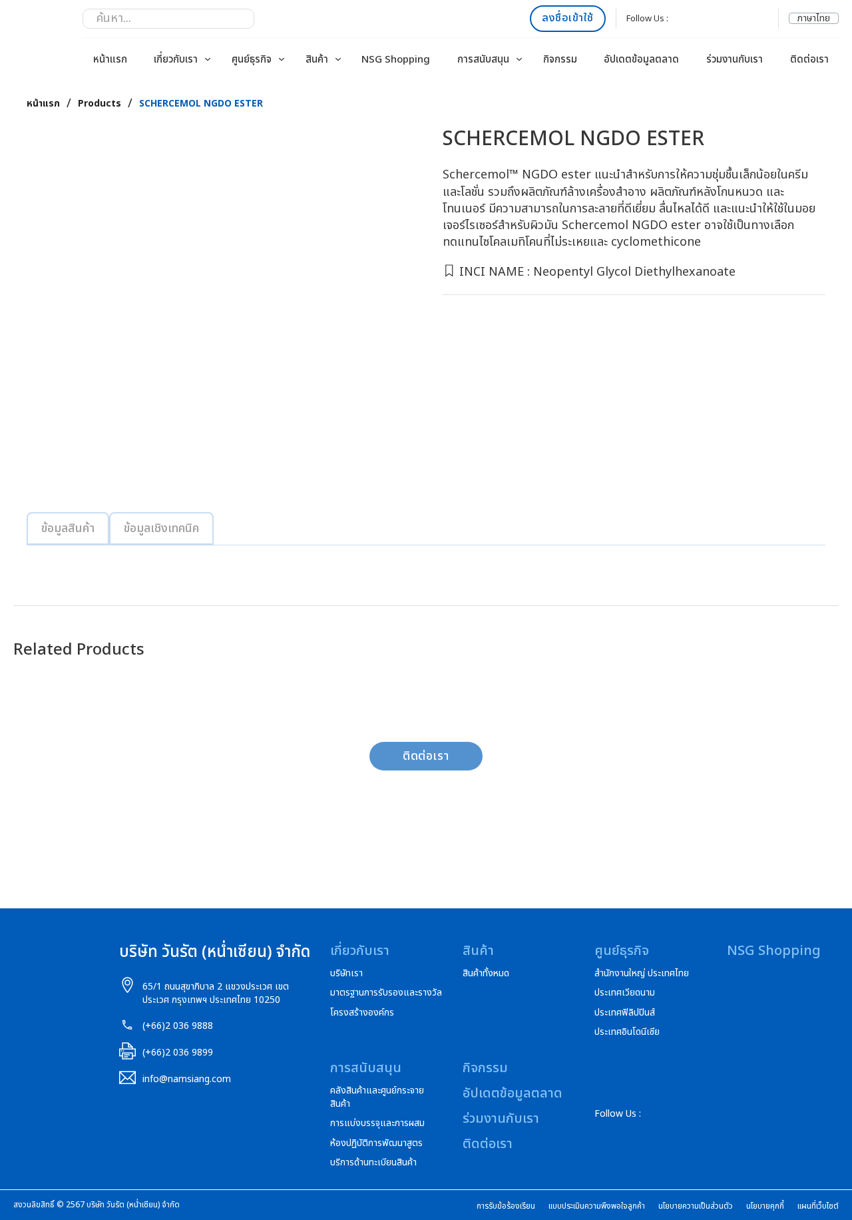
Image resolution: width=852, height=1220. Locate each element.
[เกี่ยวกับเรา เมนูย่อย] (207, 59)
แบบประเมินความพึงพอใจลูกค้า (596, 1206)
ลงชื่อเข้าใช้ (568, 18)
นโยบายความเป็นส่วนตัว (695, 1206)
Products (99, 104)
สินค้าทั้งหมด (486, 973)
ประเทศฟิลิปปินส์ (624, 1013)
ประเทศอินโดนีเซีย (627, 1032)
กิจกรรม (560, 60)
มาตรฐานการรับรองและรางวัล (386, 993)
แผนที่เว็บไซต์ (818, 1206)
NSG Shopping (395, 60)
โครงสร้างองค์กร (362, 1013)
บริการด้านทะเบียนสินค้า (373, 1162)
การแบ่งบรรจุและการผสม (377, 1123)
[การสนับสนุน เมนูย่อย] (519, 59)
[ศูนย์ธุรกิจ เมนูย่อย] (281, 59)
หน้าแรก (110, 60)
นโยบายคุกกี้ (765, 1206)
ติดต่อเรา (809, 60)
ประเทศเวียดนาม (624, 993)
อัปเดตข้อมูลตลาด (641, 60)
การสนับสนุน (483, 60)
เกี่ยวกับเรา (176, 60)
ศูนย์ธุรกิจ (252, 60)
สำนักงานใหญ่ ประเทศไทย (641, 973)
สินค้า (317, 60)
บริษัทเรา (346, 973)
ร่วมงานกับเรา (734, 60)
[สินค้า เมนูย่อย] (338, 59)
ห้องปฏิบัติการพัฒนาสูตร (376, 1143)
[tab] (68, 528)
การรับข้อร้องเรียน (506, 1206)
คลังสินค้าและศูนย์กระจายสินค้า (377, 1097)
